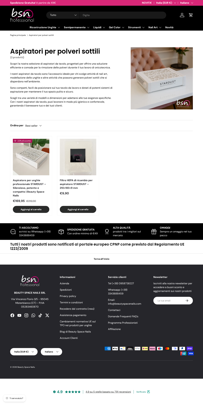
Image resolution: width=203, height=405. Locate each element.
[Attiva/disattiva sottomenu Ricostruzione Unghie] (59, 27)
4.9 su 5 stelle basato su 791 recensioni (108, 391)
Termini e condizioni (71, 302)
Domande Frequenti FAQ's (123, 316)
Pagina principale (18, 35)
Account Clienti (69, 338)
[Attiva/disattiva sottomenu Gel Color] (123, 27)
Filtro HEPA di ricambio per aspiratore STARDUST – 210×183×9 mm (76, 184)
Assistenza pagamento (73, 315)
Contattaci (114, 310)
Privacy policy (68, 296)
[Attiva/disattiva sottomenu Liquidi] (104, 27)
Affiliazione (114, 329)
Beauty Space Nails (26, 367)
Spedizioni (66, 289)
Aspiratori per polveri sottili (41, 35)
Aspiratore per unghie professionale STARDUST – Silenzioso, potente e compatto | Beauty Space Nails (29, 188)
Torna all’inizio (101, 258)
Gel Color (115, 27)
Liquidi (97, 27)
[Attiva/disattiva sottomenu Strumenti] (143, 27)
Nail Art (153, 27)
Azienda (64, 283)
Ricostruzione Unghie (43, 27)
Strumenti (134, 27)
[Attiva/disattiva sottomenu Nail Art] (160, 27)
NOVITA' (147, 2)
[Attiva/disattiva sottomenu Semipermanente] (88, 27)
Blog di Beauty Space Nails (75, 331)
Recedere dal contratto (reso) (77, 308)
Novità (169, 27)
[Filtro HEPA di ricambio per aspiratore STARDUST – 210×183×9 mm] (78, 157)
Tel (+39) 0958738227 (121, 283)
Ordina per (16, 125)
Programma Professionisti (123, 322)
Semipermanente (75, 27)
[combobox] (106, 15)
